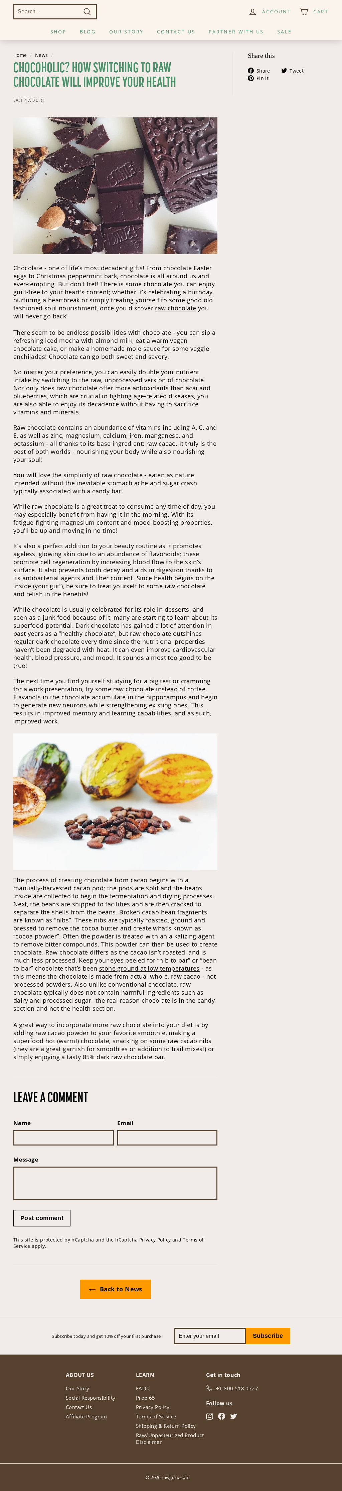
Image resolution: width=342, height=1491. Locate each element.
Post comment (41, 1218)
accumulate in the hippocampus (139, 697)
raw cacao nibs (190, 1041)
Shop (58, 31)
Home (20, 55)
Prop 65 (145, 1397)
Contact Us (176, 31)
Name (22, 1123)
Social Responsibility (90, 1397)
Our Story (126, 31)
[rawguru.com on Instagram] (209, 1415)
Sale (284, 31)
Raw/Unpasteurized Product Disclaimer (170, 1438)
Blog (88, 31)
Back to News (120, 1289)
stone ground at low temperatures (149, 968)
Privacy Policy (155, 1239)
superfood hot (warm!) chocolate (61, 1041)
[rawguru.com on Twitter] (233, 1415)
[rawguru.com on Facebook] (221, 1415)
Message (25, 1159)
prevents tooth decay (89, 570)
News (41, 55)
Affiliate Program (86, 1416)
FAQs (142, 1388)
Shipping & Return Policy (166, 1425)
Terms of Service (156, 1416)
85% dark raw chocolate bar (123, 1057)
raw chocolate (175, 308)
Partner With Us (236, 31)
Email (125, 1123)
